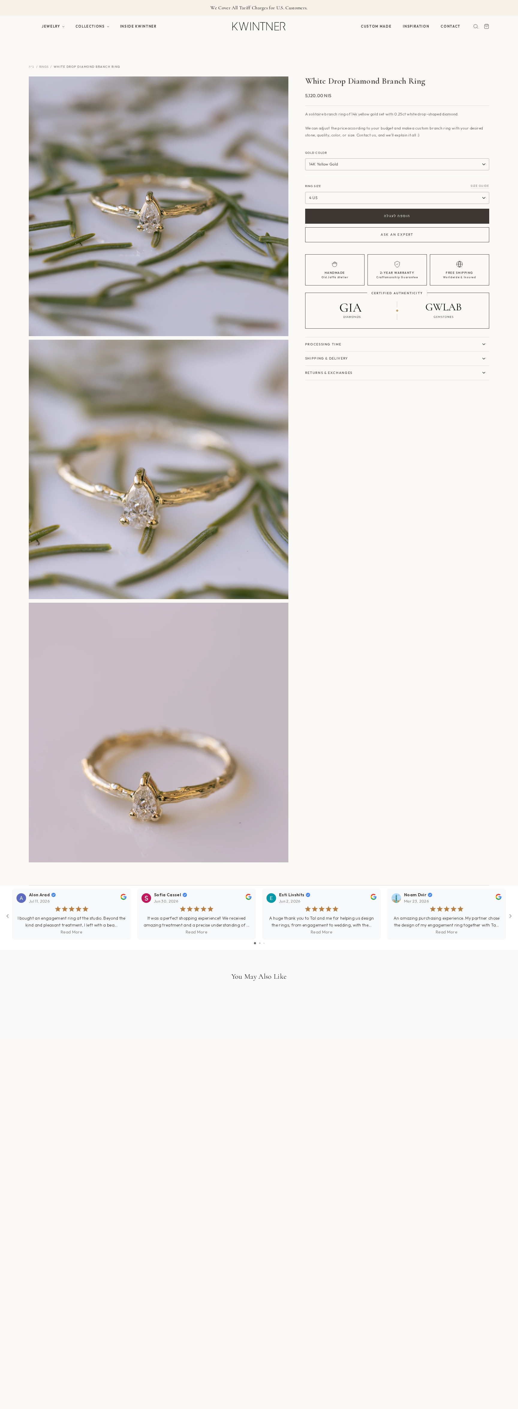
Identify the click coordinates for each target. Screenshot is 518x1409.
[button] (53, 26)
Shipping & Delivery (326, 358)
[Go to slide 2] (259, 943)
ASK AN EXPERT (397, 234)
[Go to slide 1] (255, 943)
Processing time (323, 344)
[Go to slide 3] (263, 943)
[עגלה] (486, 26)
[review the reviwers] (124, 898)
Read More (71, 932)
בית (31, 67)
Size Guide (480, 186)
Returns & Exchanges (329, 373)
